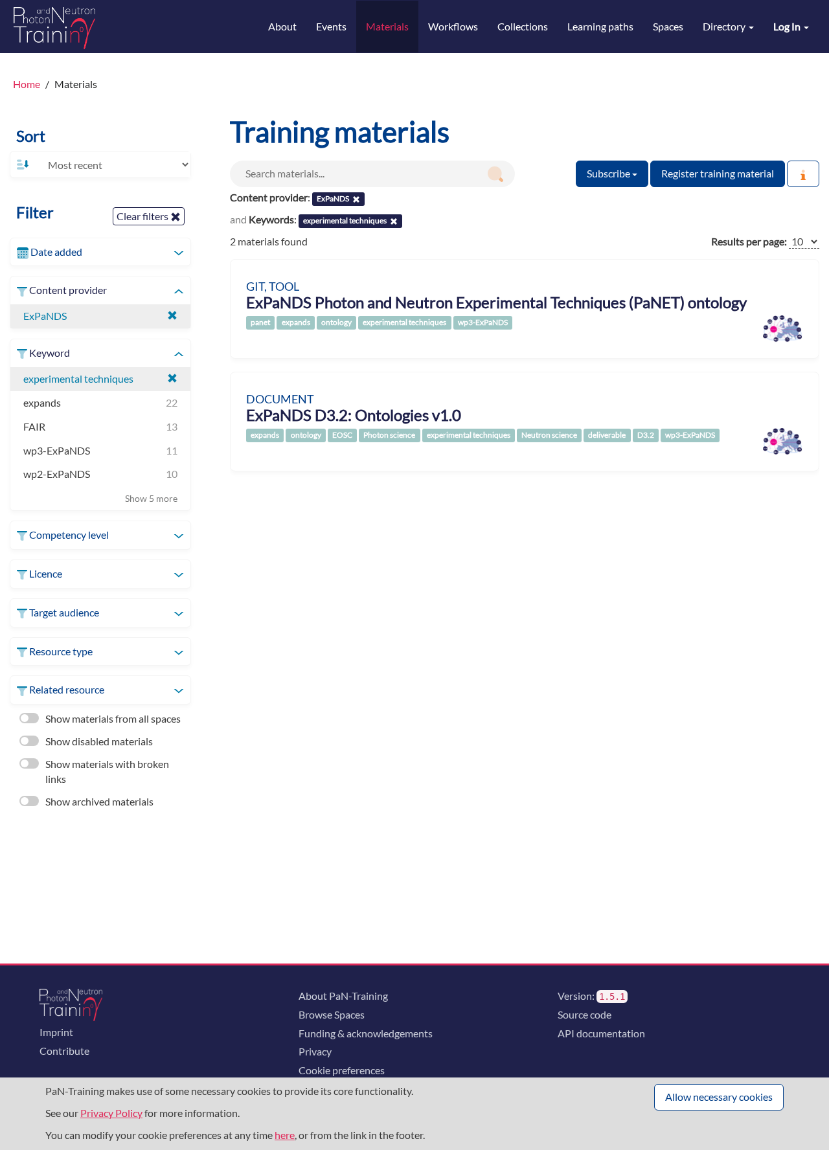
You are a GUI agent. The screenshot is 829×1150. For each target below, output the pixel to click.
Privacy (315, 1051)
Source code (584, 1014)
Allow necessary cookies (719, 1096)
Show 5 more (151, 498)
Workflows (453, 26)
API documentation (601, 1033)
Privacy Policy (111, 1113)
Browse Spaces (332, 1014)
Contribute (64, 1050)
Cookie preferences (342, 1070)
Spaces (668, 26)
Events (331, 26)
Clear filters (143, 216)
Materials (387, 26)
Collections (522, 26)
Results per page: (749, 241)
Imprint (56, 1032)
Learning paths (600, 26)
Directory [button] (725, 26)
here (285, 1135)
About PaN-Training (343, 995)
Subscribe (609, 173)
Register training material (717, 173)
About (282, 26)
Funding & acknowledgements (366, 1033)
